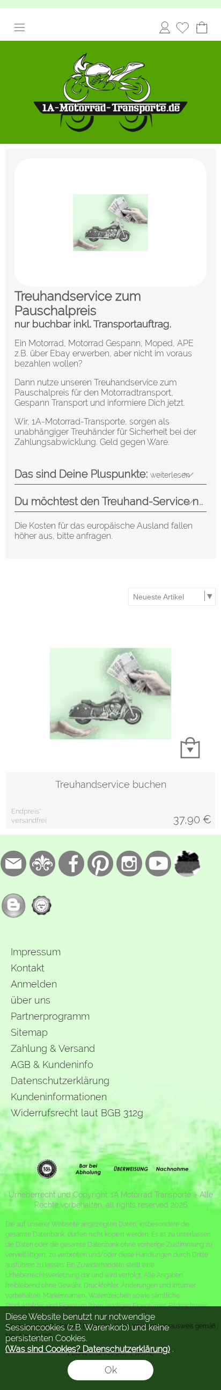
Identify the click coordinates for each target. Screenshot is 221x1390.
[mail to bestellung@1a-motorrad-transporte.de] (13, 863)
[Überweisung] (130, 1169)
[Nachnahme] (172, 1169)
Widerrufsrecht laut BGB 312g (77, 1112)
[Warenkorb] (202, 27)
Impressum (36, 951)
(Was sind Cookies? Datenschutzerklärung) (87, 1349)
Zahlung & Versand (53, 1048)
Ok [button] (111, 1370)
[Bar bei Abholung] (89, 1169)
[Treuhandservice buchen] (110, 800)
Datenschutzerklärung (60, 1080)
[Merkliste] (182, 27)
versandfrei (29, 820)
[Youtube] (158, 863)
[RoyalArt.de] (42, 863)
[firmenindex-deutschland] (187, 863)
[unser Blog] (13, 905)
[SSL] (47, 1169)
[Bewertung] (42, 905)
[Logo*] (110, 45)
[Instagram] (129, 863)
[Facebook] (71, 863)
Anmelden (165, 27)
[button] (19, 27)
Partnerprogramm (50, 1016)
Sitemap (29, 1032)
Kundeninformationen (59, 1096)
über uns (30, 1000)
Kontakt (28, 968)
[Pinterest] (100, 863)
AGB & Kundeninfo (52, 1064)
